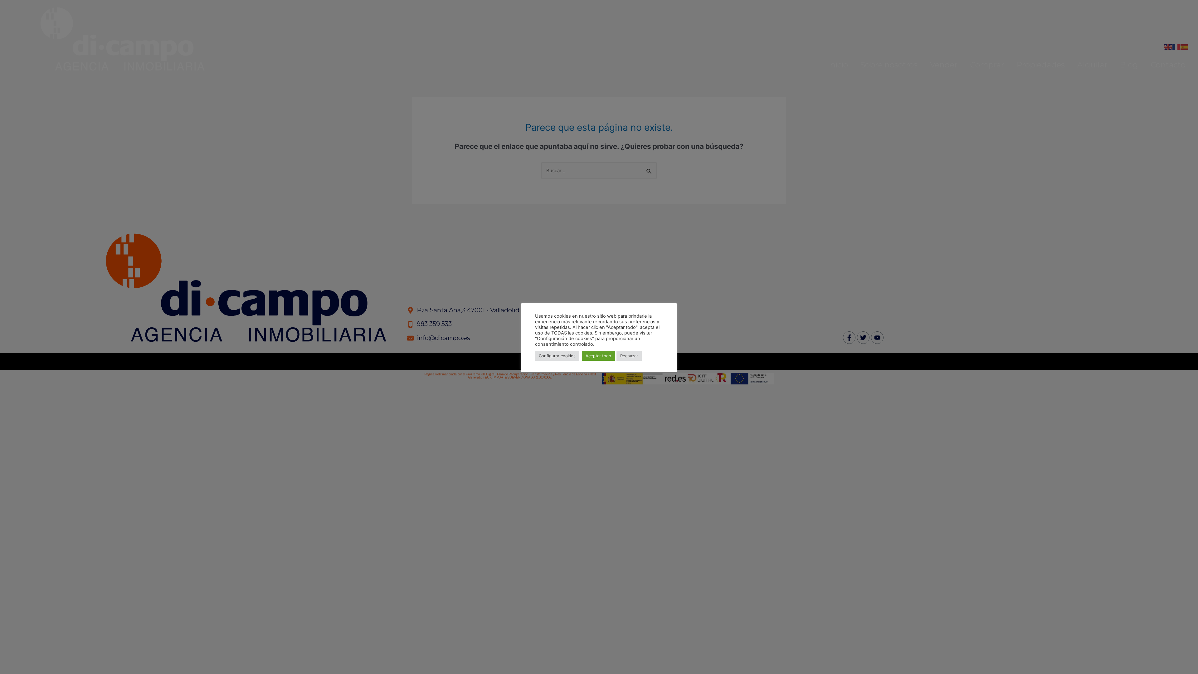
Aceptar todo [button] (598, 355)
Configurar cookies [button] (557, 355)
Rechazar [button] (629, 355)
